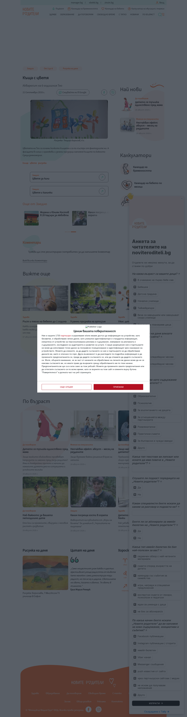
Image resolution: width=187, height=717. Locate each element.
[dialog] (93, 358)
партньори (66, 336)
